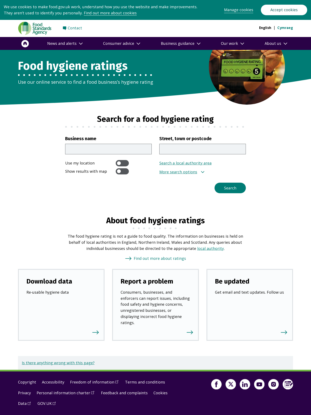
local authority (210, 248)
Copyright (27, 382)
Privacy (24, 392)
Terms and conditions (145, 382)
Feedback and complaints (124, 392)
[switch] (122, 163)
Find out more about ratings (160, 258)
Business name (80, 138)
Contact (75, 27)
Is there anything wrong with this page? (58, 362)
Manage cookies (238, 9)
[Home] (25, 43)
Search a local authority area (185, 163)
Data (26, 405)
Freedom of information (95, 383)
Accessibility (53, 382)
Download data (49, 281)
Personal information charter (67, 394)
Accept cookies (284, 9)
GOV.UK (48, 405)
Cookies (160, 392)
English (265, 27)
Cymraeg (285, 27)
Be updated (232, 281)
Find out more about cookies (110, 12)
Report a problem (147, 281)
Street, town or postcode (185, 138)
